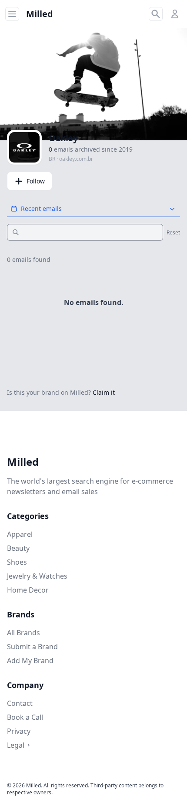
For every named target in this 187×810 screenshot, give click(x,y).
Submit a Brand (32, 646)
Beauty (18, 548)
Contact (20, 703)
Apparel (20, 534)
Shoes (17, 562)
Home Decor (28, 590)
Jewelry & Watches (37, 576)
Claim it (104, 392)
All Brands (23, 632)
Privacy (18, 731)
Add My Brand (30, 660)
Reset (173, 232)
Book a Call (25, 717)
